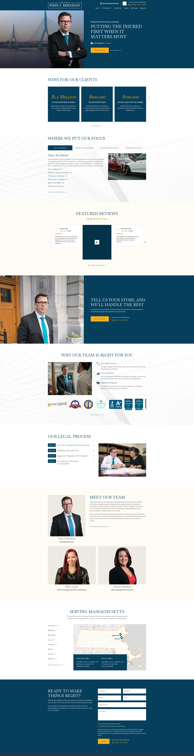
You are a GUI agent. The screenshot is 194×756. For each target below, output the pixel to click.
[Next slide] (149, 97)
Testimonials (134, 8)
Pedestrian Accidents (56, 176)
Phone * (101, 698)
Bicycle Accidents (55, 183)
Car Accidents (53, 169)
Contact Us (143, 8)
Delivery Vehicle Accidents (58, 172)
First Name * (102, 691)
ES (124, 3)
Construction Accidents (109, 148)
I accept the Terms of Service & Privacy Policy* (112, 726)
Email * (126, 698)
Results (126, 8)
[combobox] (122, 704)
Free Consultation (99, 50)
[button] (49, 242)
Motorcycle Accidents (56, 179)
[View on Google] (57, 230)
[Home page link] (65, 5)
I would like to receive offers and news (110, 724)
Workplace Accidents (133, 148)
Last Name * (127, 691)
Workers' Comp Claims (85, 148)
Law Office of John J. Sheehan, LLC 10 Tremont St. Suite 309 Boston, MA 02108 (113, 664)
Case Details (102, 711)
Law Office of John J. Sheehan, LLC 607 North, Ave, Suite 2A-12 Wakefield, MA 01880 (87, 664)
